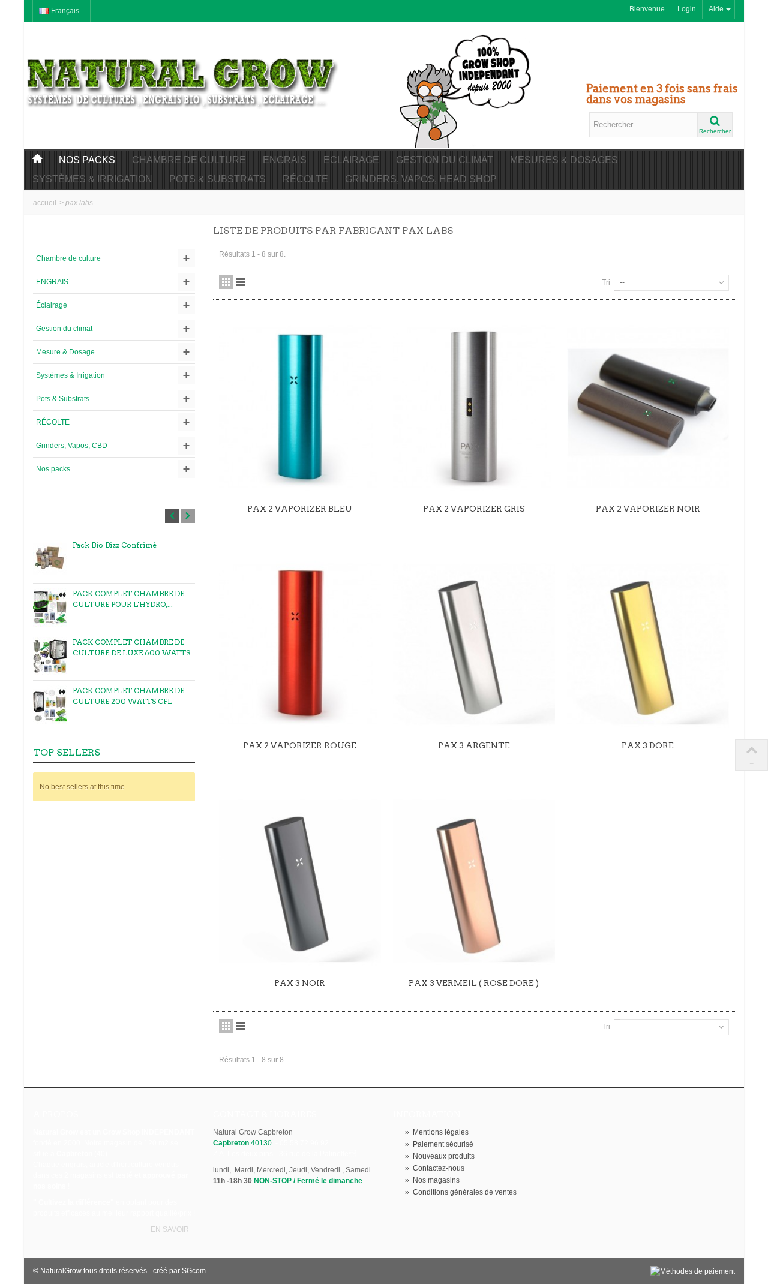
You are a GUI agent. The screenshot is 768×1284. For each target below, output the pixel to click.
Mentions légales (437, 1132)
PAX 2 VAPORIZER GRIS (474, 508)
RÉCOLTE (53, 422)
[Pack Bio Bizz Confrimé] (50, 559)
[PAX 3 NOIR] (300, 881)
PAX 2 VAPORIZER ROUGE (299, 745)
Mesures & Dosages (564, 160)
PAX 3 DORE (648, 745)
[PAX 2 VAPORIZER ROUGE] (300, 644)
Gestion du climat (444, 160)
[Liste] (240, 282)
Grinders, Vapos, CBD (71, 445)
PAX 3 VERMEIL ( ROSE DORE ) (474, 983)
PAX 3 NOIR (299, 983)
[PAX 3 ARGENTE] (474, 644)
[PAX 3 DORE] (648, 644)
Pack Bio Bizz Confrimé (115, 544)
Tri (606, 282)
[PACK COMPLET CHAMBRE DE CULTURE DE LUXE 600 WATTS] (50, 656)
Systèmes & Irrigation (92, 179)
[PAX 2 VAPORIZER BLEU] (300, 406)
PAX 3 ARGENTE (474, 745)
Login (686, 9)
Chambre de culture (189, 160)
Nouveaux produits (440, 1156)
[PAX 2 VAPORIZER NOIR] (648, 406)
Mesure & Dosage (65, 352)
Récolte (305, 179)
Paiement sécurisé (439, 1144)
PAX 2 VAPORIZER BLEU (299, 508)
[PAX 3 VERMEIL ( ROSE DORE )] (474, 881)
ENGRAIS (52, 282)
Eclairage (351, 160)
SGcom (194, 1271)
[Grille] (226, 282)
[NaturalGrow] (183, 77)
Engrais (285, 160)
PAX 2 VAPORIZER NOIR (648, 508)
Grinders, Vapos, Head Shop (421, 179)
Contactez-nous (434, 1168)
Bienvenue (647, 9)
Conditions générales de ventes (461, 1192)
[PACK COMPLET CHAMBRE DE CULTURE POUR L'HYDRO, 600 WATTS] (50, 607)
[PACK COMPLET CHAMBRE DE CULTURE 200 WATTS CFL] (50, 704)
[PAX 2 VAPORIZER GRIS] (474, 406)
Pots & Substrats (217, 179)
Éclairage (51, 305)
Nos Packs (87, 160)
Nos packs (53, 469)
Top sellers (66, 752)
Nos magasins (432, 1180)
